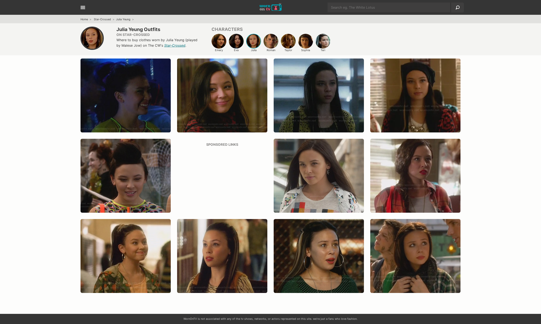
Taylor (288, 50)
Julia (254, 50)
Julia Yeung (123, 19)
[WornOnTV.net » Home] (271, 7)
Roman (271, 50)
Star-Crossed (102, 19)
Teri (323, 50)
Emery (219, 50)
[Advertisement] (222, 180)
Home (84, 19)
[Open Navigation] (83, 8)
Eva (236, 50)
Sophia (305, 50)
